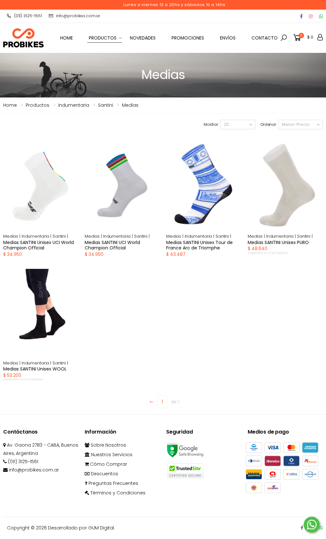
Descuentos (103, 474)
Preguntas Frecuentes (112, 483)
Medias (130, 105)
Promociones (188, 38)
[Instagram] (311, 16)
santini (105, 105)
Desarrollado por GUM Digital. (81, 528)
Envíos (228, 38)
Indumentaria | (37, 236)
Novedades (143, 38)
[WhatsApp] (321, 528)
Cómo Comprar (108, 464)
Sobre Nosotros (107, 445)
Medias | (12, 236)
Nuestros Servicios (111, 454)
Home (10, 105)
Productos (103, 38)
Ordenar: (268, 124)
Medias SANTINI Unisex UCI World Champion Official (38, 245)
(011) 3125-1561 (28, 16)
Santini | (60, 236)
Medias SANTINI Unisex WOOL (35, 369)
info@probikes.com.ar (78, 16)
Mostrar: (211, 124)
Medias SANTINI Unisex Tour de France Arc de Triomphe (199, 245)
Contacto (265, 38)
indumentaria (73, 105)
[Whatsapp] (321, 16)
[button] (283, 38)
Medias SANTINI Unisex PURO (278, 242)
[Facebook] (301, 16)
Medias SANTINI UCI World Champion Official (112, 245)
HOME (66, 38)
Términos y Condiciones (117, 493)
